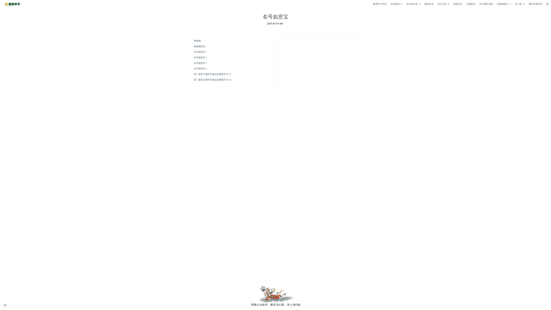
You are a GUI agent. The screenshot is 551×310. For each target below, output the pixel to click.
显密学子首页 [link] (380, 3)
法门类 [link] (518, 3)
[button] (547, 4)
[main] (275, 19)
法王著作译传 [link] (486, 3)
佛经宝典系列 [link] (535, 3)
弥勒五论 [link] (458, 3)
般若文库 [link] (429, 3)
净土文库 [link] (442, 3)
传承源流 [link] (395, 3)
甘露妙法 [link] (471, 3)
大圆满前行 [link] (502, 3)
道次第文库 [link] (412, 3)
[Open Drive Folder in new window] (353, 41)
